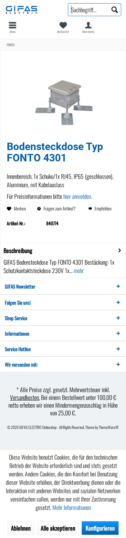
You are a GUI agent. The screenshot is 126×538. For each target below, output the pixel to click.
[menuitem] (12, 27)
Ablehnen (21, 528)
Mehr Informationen (71, 507)
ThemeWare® (109, 427)
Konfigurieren (100, 528)
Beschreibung (18, 250)
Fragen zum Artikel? (59, 208)
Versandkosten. (25, 397)
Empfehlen (102, 208)
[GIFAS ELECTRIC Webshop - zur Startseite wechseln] (31, 9)
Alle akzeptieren (58, 528)
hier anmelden (77, 196)
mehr (78, 270)
